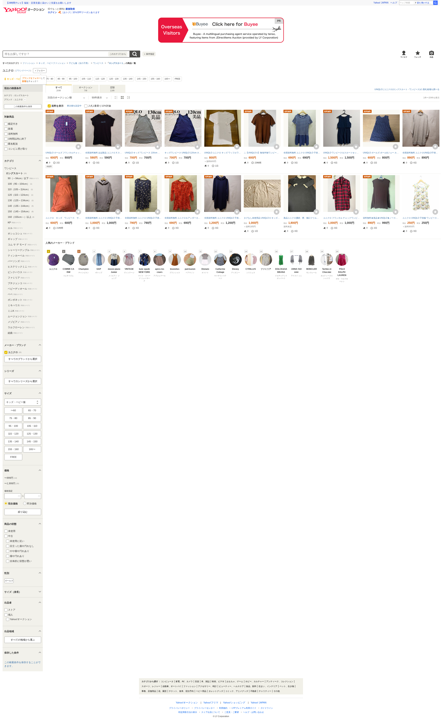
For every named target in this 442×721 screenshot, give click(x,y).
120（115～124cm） (20, 194)
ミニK (16, 310)
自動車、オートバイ (171, 686)
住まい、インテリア (268, 686)
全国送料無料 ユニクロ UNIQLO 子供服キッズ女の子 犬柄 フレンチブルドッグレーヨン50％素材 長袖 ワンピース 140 (143, 218)
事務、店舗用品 (149, 691)
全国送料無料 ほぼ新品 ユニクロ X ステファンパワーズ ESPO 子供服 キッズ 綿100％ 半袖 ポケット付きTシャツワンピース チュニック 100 (103, 153)
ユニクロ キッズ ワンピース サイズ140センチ (64, 218)
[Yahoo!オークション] (24, 8)
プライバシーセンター (204, 708)
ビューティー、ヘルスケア (231, 686)
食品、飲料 (251, 686)
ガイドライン (267, 708)
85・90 (32, 418)
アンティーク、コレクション (279, 681)
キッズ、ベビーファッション (52, 63)
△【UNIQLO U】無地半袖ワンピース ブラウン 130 (262, 153)
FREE (13, 457)
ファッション (29, 63)
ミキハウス (19, 305)
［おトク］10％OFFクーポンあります (80, 12)
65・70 (32, 410)
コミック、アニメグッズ (236, 691)
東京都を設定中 (74, 106)
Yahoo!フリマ (210, 702)
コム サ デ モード (22, 244)
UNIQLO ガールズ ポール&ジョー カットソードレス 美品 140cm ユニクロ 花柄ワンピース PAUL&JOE (381, 153)
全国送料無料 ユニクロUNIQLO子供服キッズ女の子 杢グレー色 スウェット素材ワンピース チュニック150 (420, 153)
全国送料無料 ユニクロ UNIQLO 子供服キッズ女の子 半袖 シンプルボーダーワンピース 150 (302, 153)
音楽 (197, 681)
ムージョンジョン (22, 316)
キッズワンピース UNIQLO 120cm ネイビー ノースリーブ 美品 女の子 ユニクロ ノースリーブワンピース (183, 153)
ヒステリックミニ (22, 266)
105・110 (32, 426)
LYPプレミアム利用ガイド (244, 708)
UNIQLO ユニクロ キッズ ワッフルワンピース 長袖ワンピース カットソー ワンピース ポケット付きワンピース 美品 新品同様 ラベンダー (222, 153)
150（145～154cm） (20, 211)
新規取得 (70, 9)
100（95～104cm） (20, 183)
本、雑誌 (205, 681)
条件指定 (149, 54)
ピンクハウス (20, 272)
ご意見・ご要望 (231, 712)
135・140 (13, 441)
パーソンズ (19, 261)
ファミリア (19, 277)
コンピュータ (167, 681)
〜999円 (10, 477)
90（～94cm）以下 (23, 178)
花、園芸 (162, 691)
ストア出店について (210, 712)
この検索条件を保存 (22, 106)
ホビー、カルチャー (254, 681)
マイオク (403, 57)
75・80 (13, 418)
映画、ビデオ (218, 681)
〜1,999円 (11, 483)
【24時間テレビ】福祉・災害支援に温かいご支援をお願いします (38, 3)
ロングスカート (116, 63)
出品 (431, 57)
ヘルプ (393, 2)
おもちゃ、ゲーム (235, 681)
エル (15, 228)
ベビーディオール (22, 288)
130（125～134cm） (20, 200)
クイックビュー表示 (128, 97)
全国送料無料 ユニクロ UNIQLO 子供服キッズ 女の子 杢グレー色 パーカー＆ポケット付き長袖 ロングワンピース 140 (103, 218)
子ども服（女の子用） (79, 63)
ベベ (15, 294)
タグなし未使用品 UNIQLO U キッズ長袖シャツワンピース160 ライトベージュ (262, 218)
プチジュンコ (20, 283)
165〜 (32, 449)
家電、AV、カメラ (184, 681)
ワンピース (98, 63)
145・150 (32, 441)
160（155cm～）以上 (21, 217)
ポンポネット (20, 299)
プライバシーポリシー (179, 708)
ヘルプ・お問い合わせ (253, 712)
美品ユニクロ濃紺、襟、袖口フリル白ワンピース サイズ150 (302, 218)
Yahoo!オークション (187, 702)
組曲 (15, 333)
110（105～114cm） (20, 189)
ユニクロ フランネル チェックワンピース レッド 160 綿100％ (341, 218)
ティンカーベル (21, 255)
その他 (276, 691)
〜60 (13, 410)
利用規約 (223, 708)
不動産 (253, 691)
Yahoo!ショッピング (234, 702)
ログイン (52, 12)
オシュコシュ (20, 233)
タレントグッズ (216, 691)
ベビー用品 (201, 691)
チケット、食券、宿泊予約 (181, 691)
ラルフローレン (21, 327)
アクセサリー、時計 (207, 686)
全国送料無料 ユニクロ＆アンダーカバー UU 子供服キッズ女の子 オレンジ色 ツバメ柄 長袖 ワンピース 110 (183, 218)
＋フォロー (40, 70)
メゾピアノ (19, 321)
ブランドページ (23, 70)
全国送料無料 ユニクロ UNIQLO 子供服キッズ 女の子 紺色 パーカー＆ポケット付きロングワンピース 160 (222, 218)
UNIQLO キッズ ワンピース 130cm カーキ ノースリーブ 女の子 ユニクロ (143, 153)
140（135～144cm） (20, 205)
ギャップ (18, 239)
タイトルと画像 (116, 97)
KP (14, 222)
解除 (24, 99)
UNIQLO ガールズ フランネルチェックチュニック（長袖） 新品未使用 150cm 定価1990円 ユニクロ (64, 153)
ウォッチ (417, 57)
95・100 (13, 426)
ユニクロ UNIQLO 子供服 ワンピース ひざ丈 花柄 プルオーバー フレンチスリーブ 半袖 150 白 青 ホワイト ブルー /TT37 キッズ (420, 218)
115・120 (13, 433)
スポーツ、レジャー (151, 686)
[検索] (435, 3)
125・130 (32, 433)
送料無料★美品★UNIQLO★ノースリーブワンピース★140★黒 (381, 218)
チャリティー (265, 691)
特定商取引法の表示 (187, 712)
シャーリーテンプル (24, 250)
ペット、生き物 (287, 686)
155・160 (13, 449)
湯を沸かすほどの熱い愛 (425, 3)
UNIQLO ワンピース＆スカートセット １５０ (341, 153)
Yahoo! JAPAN (380, 2)
